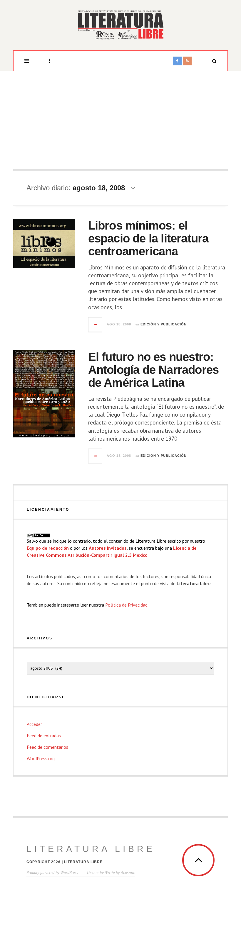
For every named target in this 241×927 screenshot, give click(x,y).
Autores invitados (108, 548)
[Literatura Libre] (120, 24)
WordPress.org (41, 758)
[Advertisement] (120, 115)
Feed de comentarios (47, 747)
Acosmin (128, 872)
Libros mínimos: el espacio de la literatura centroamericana (148, 238)
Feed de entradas (44, 735)
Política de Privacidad (126, 605)
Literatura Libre (90, 849)
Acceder (34, 724)
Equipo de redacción (48, 548)
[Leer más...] (95, 325)
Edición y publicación (163, 324)
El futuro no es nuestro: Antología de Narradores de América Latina (153, 369)
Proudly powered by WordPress (52, 872)
